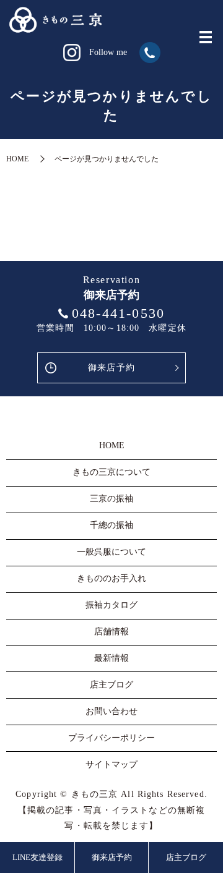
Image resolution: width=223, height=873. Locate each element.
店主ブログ (186, 857)
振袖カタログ (111, 605)
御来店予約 (111, 367)
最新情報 (111, 658)
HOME (17, 159)
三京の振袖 (111, 498)
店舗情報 (111, 631)
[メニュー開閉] (205, 37)
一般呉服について (111, 551)
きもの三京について (111, 472)
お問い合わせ (111, 711)
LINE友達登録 (37, 857)
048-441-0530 (118, 313)
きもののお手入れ (111, 578)
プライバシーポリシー (111, 738)
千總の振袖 (111, 525)
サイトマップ (111, 764)
